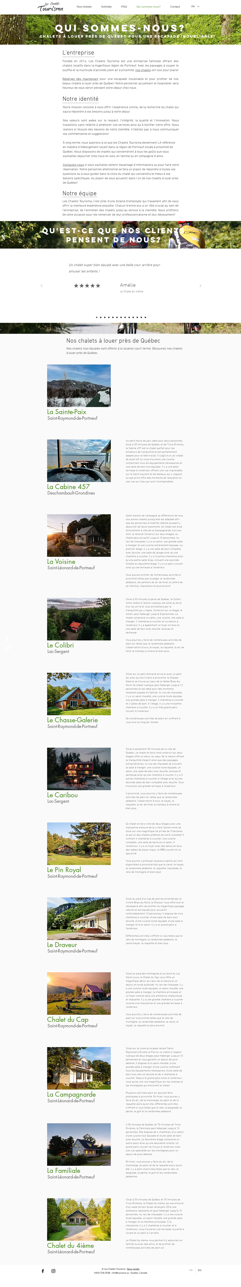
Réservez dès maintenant (80, 79)
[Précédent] (41, 286)
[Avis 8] (125, 317)
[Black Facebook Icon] (42, 1271)
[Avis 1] (96, 317)
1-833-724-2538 (102, 1272)
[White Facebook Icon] (7, 639)
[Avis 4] (109, 317)
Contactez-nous (73, 165)
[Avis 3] (105, 317)
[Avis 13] (145, 317)
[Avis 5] (113, 317)
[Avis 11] (137, 317)
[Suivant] (200, 286)
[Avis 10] (133, 317)
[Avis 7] (121, 317)
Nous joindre (133, 1269)
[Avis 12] (141, 317)
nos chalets (143, 70)
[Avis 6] (117, 317)
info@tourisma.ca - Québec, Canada (129, 1272)
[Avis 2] (100, 317)
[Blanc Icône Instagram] (7, 648)
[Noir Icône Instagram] (53, 1271)
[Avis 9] (129, 317)
